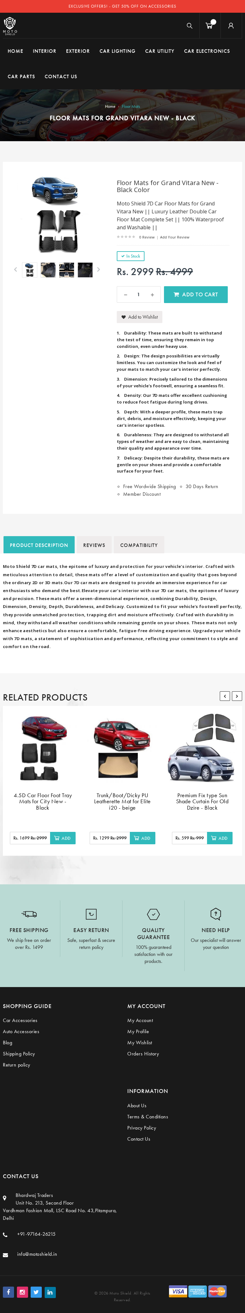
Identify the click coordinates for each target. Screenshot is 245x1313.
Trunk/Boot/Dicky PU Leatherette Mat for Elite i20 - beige (122, 801)
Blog (7, 1042)
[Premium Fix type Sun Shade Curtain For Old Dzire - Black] (202, 748)
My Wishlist (139, 1042)
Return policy (16, 1064)
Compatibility (139, 545)
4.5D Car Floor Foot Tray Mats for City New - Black (43, 801)
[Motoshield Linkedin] (50, 1292)
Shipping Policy (19, 1053)
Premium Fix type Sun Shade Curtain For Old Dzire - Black (202, 801)
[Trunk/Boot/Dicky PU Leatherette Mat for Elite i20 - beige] (122, 748)
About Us (136, 1105)
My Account (140, 1020)
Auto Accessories (21, 1031)
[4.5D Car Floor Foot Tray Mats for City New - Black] (43, 748)
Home (110, 106)
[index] (10, 25)
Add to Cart (200, 294)
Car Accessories (20, 1020)
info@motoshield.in (37, 1254)
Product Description (39, 545)
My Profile (138, 1031)
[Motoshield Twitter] (36, 1292)
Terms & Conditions (147, 1116)
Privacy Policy (141, 1127)
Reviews (94, 545)
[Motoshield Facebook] (8, 1292)
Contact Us (138, 1139)
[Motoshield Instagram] (22, 1292)
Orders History (143, 1053)
